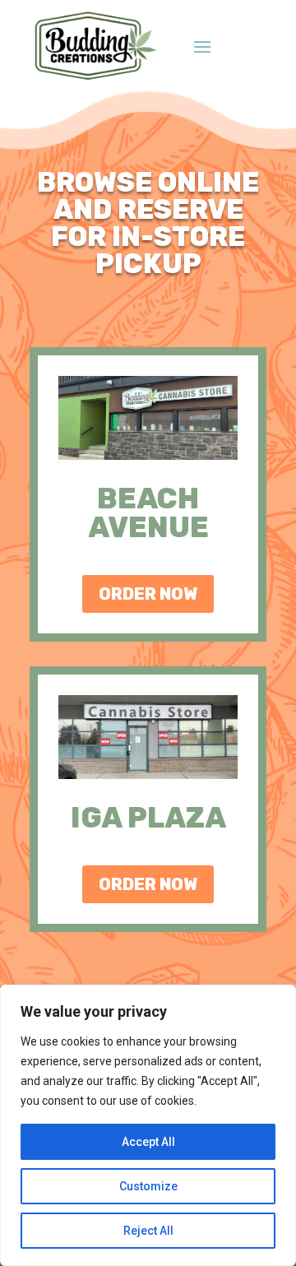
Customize (148, 1186)
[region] (148, 1125)
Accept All (148, 1141)
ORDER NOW (148, 594)
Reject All (148, 1230)
